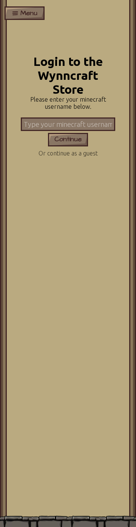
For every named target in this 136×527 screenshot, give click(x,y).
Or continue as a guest (68, 153)
